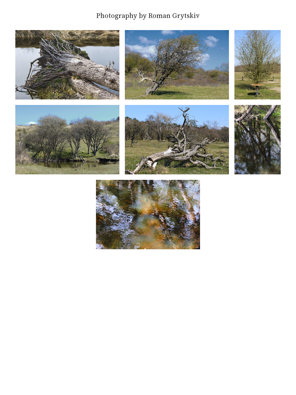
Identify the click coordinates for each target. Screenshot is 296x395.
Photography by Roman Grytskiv (148, 16)
